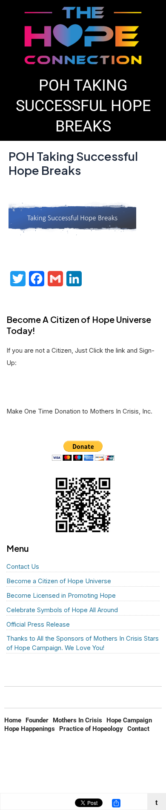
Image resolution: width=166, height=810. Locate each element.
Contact (138, 729)
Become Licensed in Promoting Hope (61, 595)
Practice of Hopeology (91, 729)
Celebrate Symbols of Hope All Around (62, 610)
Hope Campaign (129, 720)
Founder (37, 720)
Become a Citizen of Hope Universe (58, 581)
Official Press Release (38, 624)
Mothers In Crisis (77, 720)
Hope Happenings (29, 729)
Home (12, 720)
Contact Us (22, 566)
